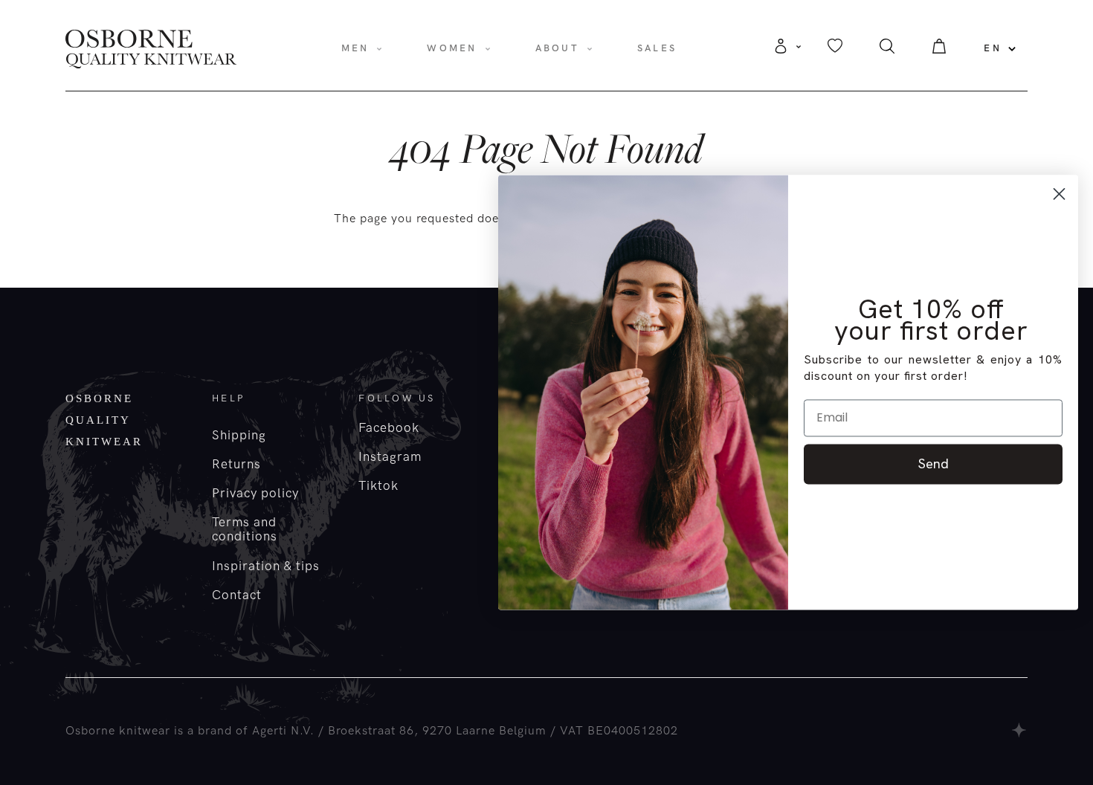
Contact (237, 595)
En (993, 48)
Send (933, 463)
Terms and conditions (244, 529)
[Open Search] (887, 50)
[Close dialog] (1059, 194)
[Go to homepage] (150, 48)
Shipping (239, 435)
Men (355, 48)
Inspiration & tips (266, 566)
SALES (657, 48)
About (557, 48)
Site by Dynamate (1020, 730)
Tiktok (378, 486)
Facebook (388, 428)
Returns (236, 464)
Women (452, 48)
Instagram (390, 457)
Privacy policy (255, 493)
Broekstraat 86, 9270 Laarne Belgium (437, 731)
